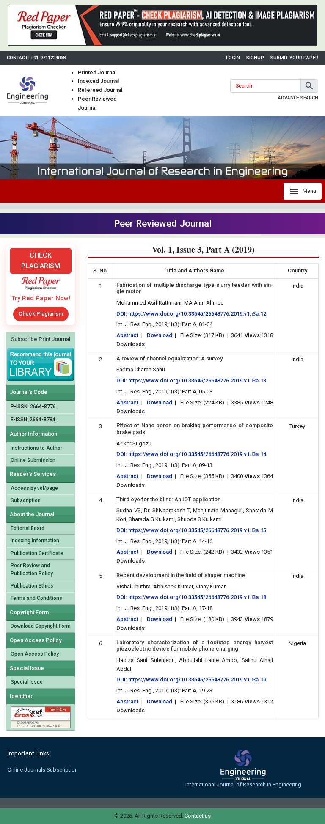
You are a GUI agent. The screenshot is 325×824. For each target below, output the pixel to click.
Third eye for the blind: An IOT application (168, 499)
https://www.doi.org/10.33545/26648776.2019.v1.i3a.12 (197, 313)
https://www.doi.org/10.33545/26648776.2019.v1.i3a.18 (197, 597)
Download (159, 335)
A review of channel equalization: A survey (169, 358)
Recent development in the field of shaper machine (180, 575)
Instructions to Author (36, 448)
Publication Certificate (37, 553)
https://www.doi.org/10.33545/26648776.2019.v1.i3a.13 (197, 380)
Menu (309, 191)
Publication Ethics (32, 586)
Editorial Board (27, 528)
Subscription (26, 500)
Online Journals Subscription (43, 769)
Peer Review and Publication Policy (32, 570)
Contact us (198, 816)
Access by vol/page (34, 488)
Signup (255, 57)
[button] (309, 86)
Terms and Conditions (36, 598)
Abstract (127, 335)
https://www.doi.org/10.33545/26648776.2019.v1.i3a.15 (197, 530)
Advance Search (298, 98)
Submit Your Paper (294, 57)
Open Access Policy (35, 654)
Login (233, 57)
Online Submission (33, 460)
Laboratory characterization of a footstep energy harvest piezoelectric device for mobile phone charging (194, 645)
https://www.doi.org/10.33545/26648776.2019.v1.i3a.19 (197, 679)
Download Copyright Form (41, 626)
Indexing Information (35, 541)
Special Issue (27, 682)
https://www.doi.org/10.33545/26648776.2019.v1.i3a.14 (197, 454)
